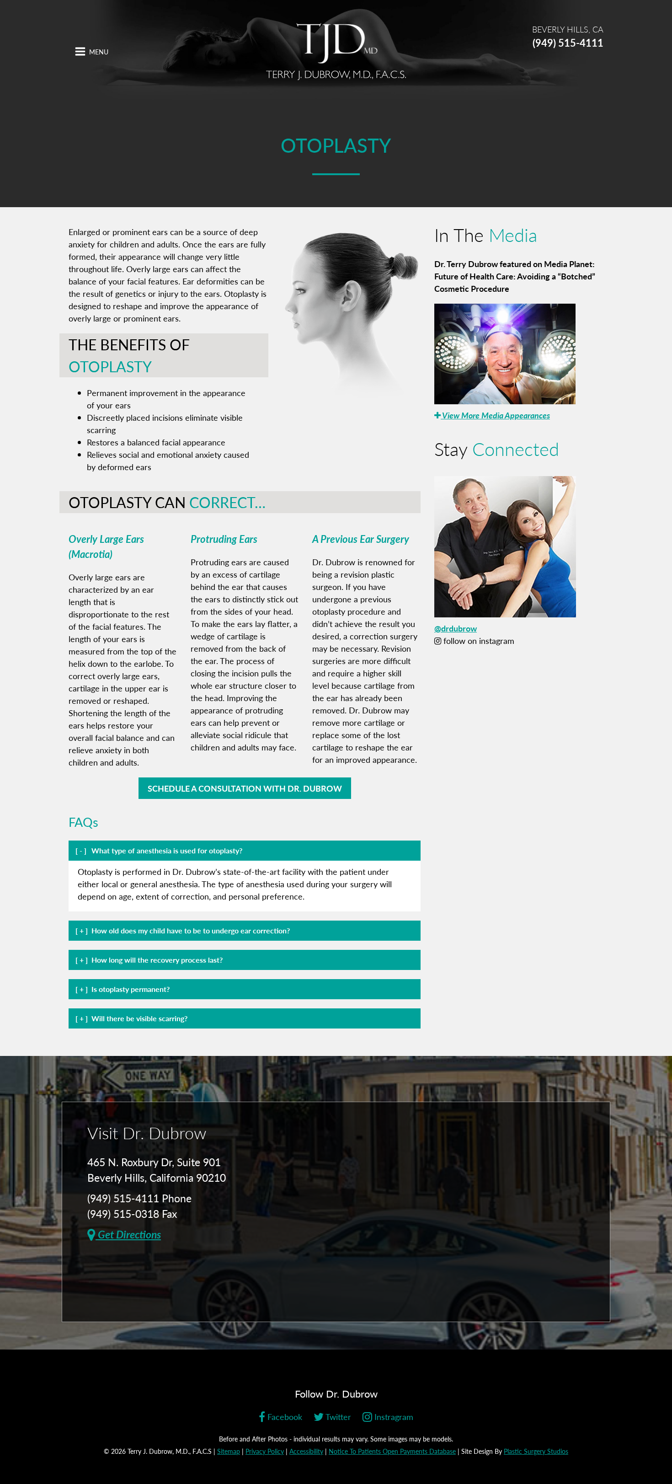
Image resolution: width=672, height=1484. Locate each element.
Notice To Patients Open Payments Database (392, 1451)
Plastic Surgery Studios (536, 1451)
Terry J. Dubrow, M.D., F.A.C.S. (336, 51)
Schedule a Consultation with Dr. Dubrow (245, 788)
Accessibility (306, 1451)
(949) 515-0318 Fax (132, 1213)
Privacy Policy (264, 1451)
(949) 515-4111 (568, 42)
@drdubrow (455, 628)
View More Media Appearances (495, 415)
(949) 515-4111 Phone (139, 1197)
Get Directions (128, 1234)
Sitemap (228, 1451)
